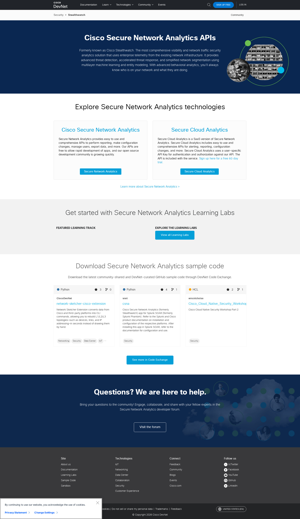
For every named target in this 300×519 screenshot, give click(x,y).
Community (237, 15)
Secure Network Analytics (100, 171)
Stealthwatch (76, 15)
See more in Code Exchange (150, 360)
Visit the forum (150, 427)
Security (59, 15)
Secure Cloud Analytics (200, 171)
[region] (51, 508)
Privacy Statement (16, 512)
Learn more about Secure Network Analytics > (150, 186)
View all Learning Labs (175, 235)
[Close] (97, 502)
